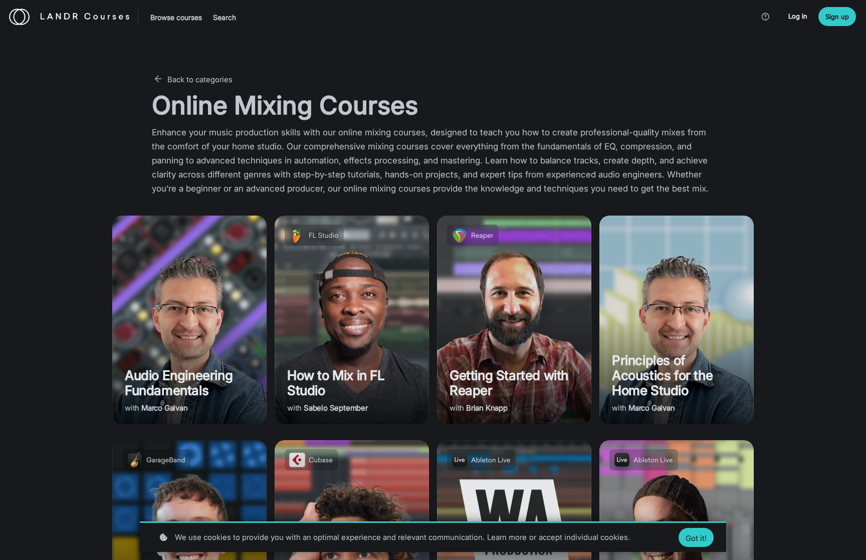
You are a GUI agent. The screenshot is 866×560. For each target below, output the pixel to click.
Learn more (507, 537)
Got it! (696, 538)
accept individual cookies (583, 537)
